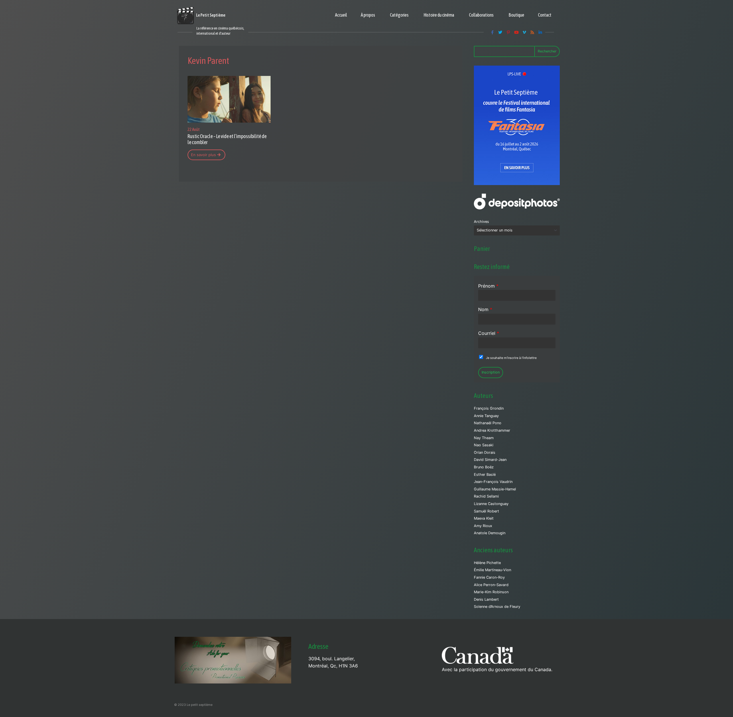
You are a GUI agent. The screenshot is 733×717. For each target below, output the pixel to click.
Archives (481, 221)
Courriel (488, 333)
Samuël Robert (486, 511)
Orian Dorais (484, 452)
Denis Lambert (486, 599)
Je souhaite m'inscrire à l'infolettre (511, 358)
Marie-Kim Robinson (491, 592)
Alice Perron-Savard (491, 585)
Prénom (488, 286)
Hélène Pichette (487, 563)
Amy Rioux (483, 526)
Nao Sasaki (483, 445)
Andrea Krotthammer (492, 430)
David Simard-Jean (490, 459)
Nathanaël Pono (487, 423)
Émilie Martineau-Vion (492, 570)
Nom (485, 309)
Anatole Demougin (489, 533)
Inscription (491, 372)
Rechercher (547, 51)
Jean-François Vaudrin (493, 482)
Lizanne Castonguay (491, 504)
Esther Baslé (485, 474)
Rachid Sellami (486, 496)
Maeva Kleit (484, 518)
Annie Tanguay (486, 416)
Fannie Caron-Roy (489, 577)
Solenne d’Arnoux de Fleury (497, 606)
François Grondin (489, 408)
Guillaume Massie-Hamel (495, 489)
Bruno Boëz (484, 467)
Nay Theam (484, 438)
